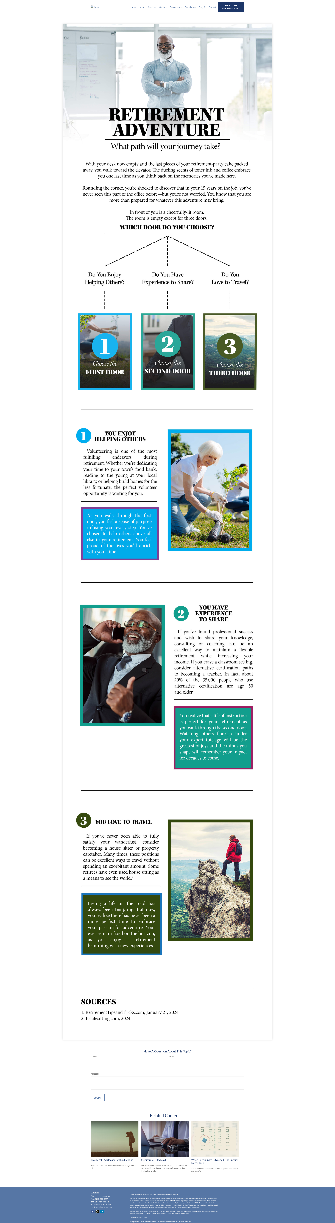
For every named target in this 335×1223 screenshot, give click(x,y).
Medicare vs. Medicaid (153, 1160)
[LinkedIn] (102, 1211)
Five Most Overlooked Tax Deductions (112, 1160)
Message (95, 1073)
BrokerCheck (175, 1194)
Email (171, 1056)
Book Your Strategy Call (231, 7)
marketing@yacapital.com (101, 1207)
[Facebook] (92, 1211)
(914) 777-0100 (103, 1196)
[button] (133, 7)
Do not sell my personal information (178, 1213)
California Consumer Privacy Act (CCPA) (196, 1211)
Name (94, 1056)
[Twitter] (97, 1211)
